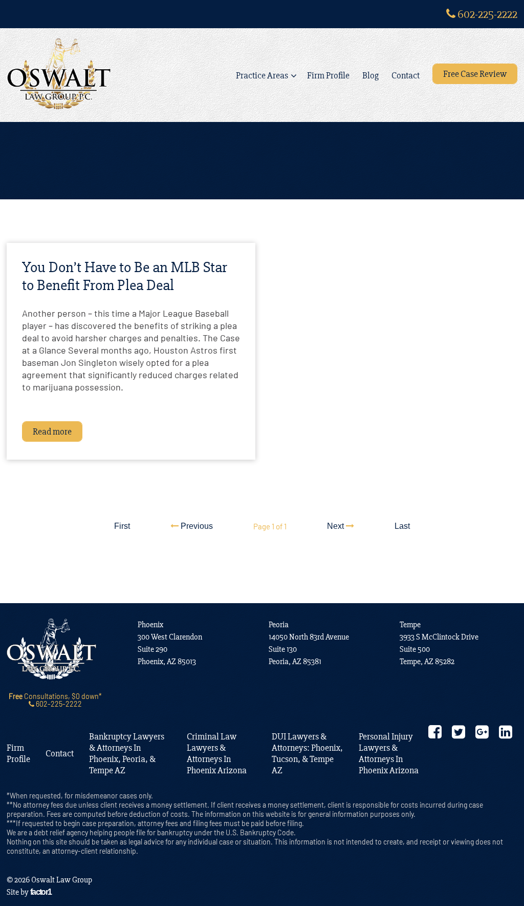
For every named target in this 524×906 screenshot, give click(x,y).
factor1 (41, 892)
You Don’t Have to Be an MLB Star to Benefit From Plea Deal (124, 276)
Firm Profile (328, 75)
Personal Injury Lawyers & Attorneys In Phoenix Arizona (389, 753)
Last (402, 526)
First (122, 526)
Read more (52, 431)
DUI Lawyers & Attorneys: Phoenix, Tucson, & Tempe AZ (307, 753)
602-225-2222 (486, 14)
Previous (196, 526)
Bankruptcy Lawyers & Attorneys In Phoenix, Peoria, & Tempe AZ (126, 753)
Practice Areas (262, 75)
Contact (405, 75)
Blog (370, 75)
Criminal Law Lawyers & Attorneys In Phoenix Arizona (217, 753)
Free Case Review (475, 73)
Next (336, 526)
